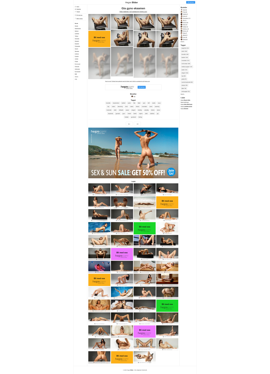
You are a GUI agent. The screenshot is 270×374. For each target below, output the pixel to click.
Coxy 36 (185, 37)
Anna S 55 (185, 22)
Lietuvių (77, 54)
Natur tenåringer (185, 102)
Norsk (76, 23)
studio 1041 (184, 70)
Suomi (76, 49)
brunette (108, 103)
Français (77, 66)
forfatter (126, 117)
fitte (134, 103)
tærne (158, 110)
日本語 (76, 59)
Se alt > (182, 41)
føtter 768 (184, 88)
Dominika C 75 (186, 18)
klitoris (137, 106)
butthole (152, 113)
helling (140, 117)
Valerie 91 (185, 14)
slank (151, 106)
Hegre (131, 2)
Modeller (78, 9)
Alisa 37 (185, 33)
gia (157, 113)
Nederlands (78, 28)
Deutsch (77, 41)
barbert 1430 (185, 57)
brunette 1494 (185, 54)
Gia (134, 96)
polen (129, 103)
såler (146, 113)
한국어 (76, 76)
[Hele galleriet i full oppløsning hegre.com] (122, 61)
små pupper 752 (186, 91)
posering (157, 106)
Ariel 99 (185, 10)
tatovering (120, 106)
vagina (140, 113)
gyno (124, 113)
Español (77, 43)
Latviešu (77, 33)
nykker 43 (185, 27)
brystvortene (116, 103)
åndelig (140, 110)
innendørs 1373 (185, 60)
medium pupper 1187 (187, 66)
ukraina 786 (184, 85)
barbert (123, 103)
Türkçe (76, 36)
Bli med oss (191, 2)
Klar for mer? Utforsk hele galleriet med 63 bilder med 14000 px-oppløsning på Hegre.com (127, 81)
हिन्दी (76, 74)
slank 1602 (184, 51)
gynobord (133, 117)
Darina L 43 (186, 29)
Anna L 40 (185, 31)
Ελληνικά (77, 64)
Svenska (77, 38)
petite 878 (184, 79)
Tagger (78, 11)
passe (127, 110)
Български (77, 71)
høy (108, 106)
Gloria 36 (185, 39)
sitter (115, 110)
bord (126, 106)
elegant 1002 (185, 73)
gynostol (118, 113)
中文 (76, 79)
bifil (149, 103)
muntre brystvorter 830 (187, 82)
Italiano (76, 31)
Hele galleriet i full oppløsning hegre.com (133, 11)
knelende (109, 110)
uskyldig (146, 110)
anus (159, 103)
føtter (139, 103)
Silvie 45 (185, 24)
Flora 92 (185, 12)
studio (153, 103)
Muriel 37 (185, 35)
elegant (133, 110)
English (77, 56)
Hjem (77, 6)
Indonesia (77, 69)
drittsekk (121, 110)
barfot (135, 113)
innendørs (144, 106)
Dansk (76, 26)
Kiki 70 (184, 20)
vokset (129, 113)
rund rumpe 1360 (186, 63)
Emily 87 (185, 16)
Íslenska (77, 51)
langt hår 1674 (185, 48)
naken (113, 106)
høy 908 (184, 76)
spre (144, 103)
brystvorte (110, 113)
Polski (76, 61)
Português (77, 46)
